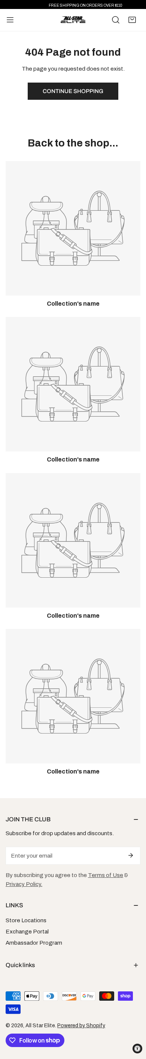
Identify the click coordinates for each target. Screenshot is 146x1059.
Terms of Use (105, 875)
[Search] (115, 20)
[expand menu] (10, 20)
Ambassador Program (34, 943)
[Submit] (131, 855)
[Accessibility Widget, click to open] (137, 1048)
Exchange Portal (27, 932)
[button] (132, 20)
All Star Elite (40, 1025)
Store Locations (26, 920)
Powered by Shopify (81, 1025)
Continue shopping (73, 91)
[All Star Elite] (73, 20)
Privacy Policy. (24, 884)
